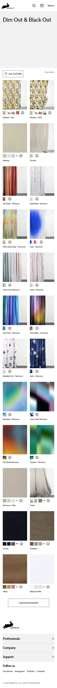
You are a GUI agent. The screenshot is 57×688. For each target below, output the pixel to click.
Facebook (8, 671)
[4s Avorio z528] (36, 587)
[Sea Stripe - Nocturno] (4, 199)
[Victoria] (37, 155)
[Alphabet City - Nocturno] (4, 371)
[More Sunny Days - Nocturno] (4, 242)
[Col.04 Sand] (4, 156)
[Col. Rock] (44, 113)
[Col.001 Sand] (31, 500)
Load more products (28, 603)
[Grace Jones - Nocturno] (31, 414)
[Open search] (34, 5)
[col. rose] (13, 587)
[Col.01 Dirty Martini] (31, 544)
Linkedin (41, 671)
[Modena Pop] (13, 113)
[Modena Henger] (36, 113)
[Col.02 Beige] (9, 500)
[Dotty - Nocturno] (31, 285)
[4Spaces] (8, 5)
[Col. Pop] (17, 113)
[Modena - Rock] (49, 112)
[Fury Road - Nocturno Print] (4, 457)
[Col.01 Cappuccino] (4, 500)
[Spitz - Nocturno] (31, 371)
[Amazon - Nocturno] (31, 457)
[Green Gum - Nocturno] (4, 285)
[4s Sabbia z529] (40, 587)
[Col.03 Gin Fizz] (40, 544)
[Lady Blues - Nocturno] (31, 242)
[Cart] (42, 5)
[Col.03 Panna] (13, 500)
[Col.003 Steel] (40, 500)
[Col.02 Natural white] (13, 156)
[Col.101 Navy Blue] (4, 544)
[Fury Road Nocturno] (9, 457)
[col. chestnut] (4, 587)
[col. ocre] (9, 587)
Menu (51, 5)
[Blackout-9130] (48, 586)
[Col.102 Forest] (9, 544)
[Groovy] (21, 543)
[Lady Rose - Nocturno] (36, 242)
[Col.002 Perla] (36, 500)
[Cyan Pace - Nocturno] (4, 328)
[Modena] (9, 113)
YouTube (31, 671)
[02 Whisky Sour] (36, 544)
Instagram (20, 671)
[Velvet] (21, 586)
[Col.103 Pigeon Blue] (13, 544)
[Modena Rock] (40, 113)
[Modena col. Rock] (31, 113)
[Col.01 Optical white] (9, 156)
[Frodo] (48, 500)
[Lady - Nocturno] (41, 242)
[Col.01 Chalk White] (31, 156)
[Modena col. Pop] (4, 113)
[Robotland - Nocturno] (31, 199)
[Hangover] (48, 543)
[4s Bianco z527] (31, 587)
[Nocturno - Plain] (21, 500)
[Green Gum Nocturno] (9, 285)
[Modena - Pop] (22, 112)
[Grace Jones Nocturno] (37, 414)
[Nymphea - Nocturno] (4, 414)
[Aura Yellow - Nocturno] (31, 328)
